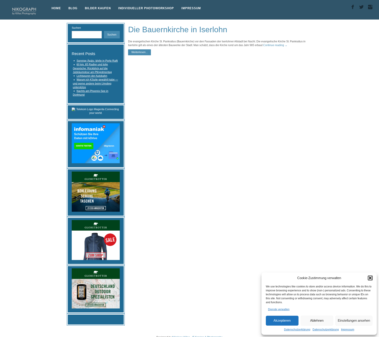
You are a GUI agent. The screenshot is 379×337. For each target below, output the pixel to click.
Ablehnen (317, 320)
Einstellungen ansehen (354, 320)
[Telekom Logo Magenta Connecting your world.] (96, 111)
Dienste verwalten (279, 309)
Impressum (347, 329)
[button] (370, 278)
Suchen (76, 27)
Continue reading (275, 45)
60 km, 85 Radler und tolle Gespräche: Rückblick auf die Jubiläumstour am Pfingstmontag (92, 68)
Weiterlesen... (139, 52)
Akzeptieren (282, 320)
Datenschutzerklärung (297, 329)
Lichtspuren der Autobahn (92, 75)
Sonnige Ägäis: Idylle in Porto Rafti (97, 60)
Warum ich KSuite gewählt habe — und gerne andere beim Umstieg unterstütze (95, 83)
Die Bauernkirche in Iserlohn (177, 29)
